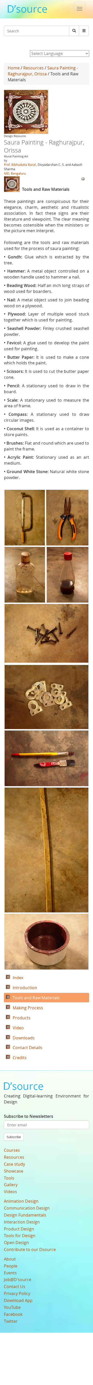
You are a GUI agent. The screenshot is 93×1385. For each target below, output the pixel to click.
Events (10, 1273)
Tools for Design (19, 1235)
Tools (9, 1178)
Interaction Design (22, 1222)
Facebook (13, 1314)
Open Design (16, 1242)
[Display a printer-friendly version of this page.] (83, 178)
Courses (12, 1150)
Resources (33, 68)
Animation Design (21, 1201)
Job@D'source (17, 1279)
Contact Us (14, 1286)
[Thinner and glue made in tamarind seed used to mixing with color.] (46, 574)
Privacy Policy (17, 1293)
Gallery (11, 1185)
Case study (14, 1164)
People (10, 1266)
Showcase (13, 1171)
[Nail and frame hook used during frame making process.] (46, 666)
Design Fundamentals (25, 1215)
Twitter (11, 1321)
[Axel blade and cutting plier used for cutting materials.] (46, 517)
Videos (10, 1191)
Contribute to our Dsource (30, 1249)
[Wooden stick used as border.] (46, 850)
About (10, 1259)
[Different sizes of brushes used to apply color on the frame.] (46, 758)
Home (14, 68)
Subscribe (14, 1137)
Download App (18, 1300)
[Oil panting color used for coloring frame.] (46, 941)
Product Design (19, 1229)
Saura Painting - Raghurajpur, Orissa (43, 71)
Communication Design (27, 1208)
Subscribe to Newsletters (28, 1116)
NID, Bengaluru (15, 173)
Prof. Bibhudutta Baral (20, 165)
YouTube (12, 1307)
